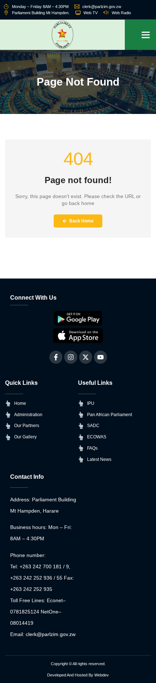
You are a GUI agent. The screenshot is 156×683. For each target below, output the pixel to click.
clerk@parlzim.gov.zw (50, 634)
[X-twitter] (85, 357)
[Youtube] (100, 357)
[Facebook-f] (55, 357)
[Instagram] (70, 357)
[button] (146, 35)
